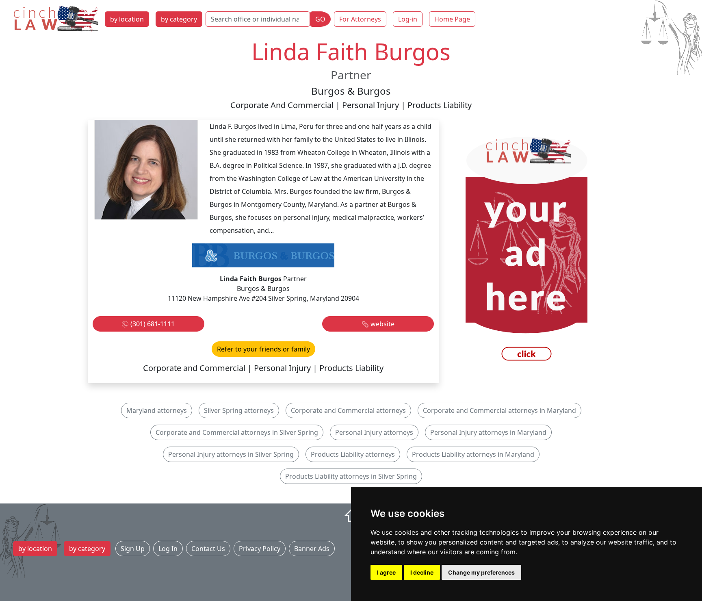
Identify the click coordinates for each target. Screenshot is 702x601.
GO (320, 19)
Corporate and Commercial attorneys (348, 410)
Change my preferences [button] (481, 572)
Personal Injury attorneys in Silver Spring (231, 454)
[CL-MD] (526, 250)
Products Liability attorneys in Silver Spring (351, 476)
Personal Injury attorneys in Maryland (488, 432)
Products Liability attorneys (353, 454)
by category (179, 19)
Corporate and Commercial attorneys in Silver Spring (237, 432)
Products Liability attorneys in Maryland (473, 454)
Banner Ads (311, 548)
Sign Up (133, 548)
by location (127, 19)
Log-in (407, 19)
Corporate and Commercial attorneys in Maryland (499, 410)
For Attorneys (360, 19)
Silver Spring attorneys (239, 410)
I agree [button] (386, 572)
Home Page (452, 19)
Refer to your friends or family (263, 349)
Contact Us (208, 548)
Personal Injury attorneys (374, 432)
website (382, 323)
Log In (168, 548)
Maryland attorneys (156, 410)
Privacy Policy (259, 548)
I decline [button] (421, 572)
